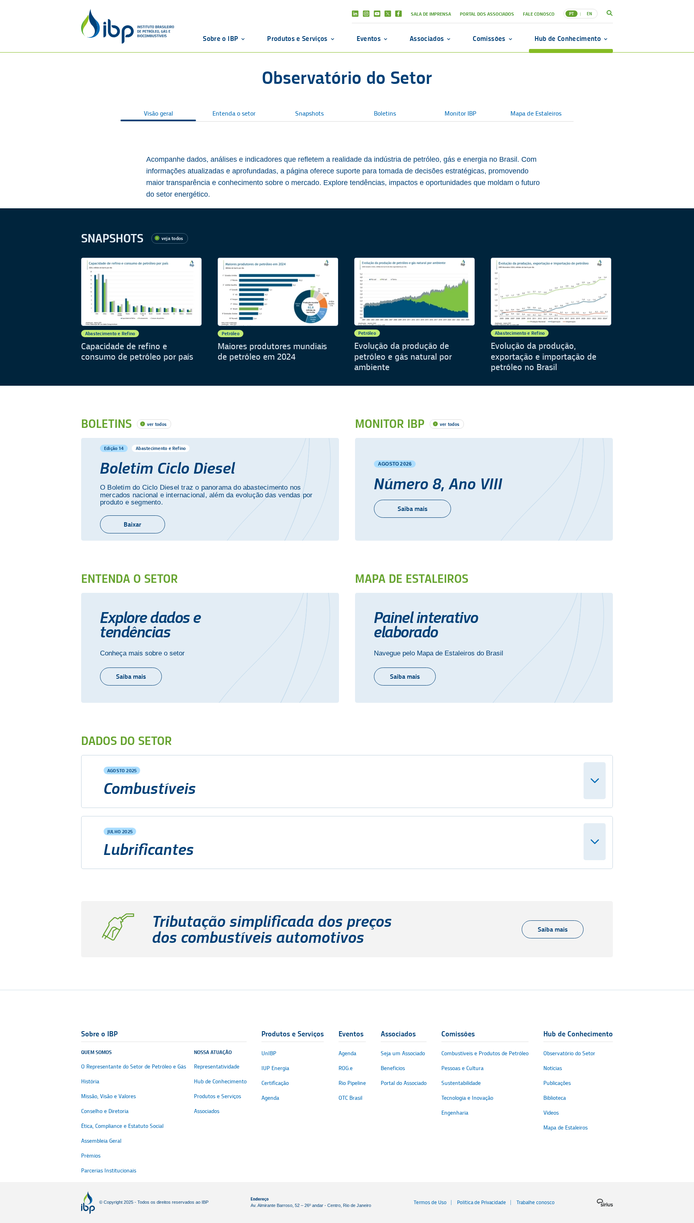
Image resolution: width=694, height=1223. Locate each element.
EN (589, 13)
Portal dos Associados (487, 14)
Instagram (366, 13)
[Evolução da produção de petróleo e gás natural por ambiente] (414, 315)
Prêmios (90, 1155)
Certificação (275, 1083)
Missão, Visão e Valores (108, 1096)
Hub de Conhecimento (568, 39)
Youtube (377, 13)
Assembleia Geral (101, 1141)
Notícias (552, 1068)
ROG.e (346, 1068)
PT (571, 13)
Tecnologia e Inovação (467, 1098)
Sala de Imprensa (431, 14)
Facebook (398, 13)
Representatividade (216, 1066)
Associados (427, 39)
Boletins (385, 113)
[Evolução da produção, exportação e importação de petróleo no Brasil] (551, 315)
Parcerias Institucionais (108, 1170)
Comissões (489, 39)
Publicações (557, 1083)
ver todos (157, 424)
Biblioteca (554, 1098)
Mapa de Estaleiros (535, 113)
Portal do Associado (404, 1083)
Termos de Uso (430, 1202)
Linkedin (355, 13)
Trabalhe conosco (535, 1202)
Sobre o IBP (220, 39)
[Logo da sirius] (605, 1203)
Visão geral (158, 113)
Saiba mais (412, 509)
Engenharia (454, 1112)
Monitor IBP (460, 113)
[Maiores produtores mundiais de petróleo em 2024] (278, 315)
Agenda (270, 1098)
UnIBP (268, 1053)
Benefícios (393, 1068)
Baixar (132, 524)
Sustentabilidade (461, 1083)
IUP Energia (275, 1068)
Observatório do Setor (569, 1053)
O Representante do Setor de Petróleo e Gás (133, 1066)
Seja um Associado (403, 1053)
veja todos (172, 238)
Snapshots (309, 113)
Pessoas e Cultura (462, 1068)
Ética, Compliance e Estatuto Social (122, 1126)
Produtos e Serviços (297, 39)
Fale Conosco (539, 14)
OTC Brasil (350, 1098)
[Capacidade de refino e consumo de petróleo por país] (141, 315)
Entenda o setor (233, 113)
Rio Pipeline (352, 1083)
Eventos (369, 39)
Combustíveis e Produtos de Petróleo (485, 1053)
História (90, 1081)
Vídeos (551, 1112)
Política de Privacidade (481, 1202)
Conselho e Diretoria (105, 1111)
